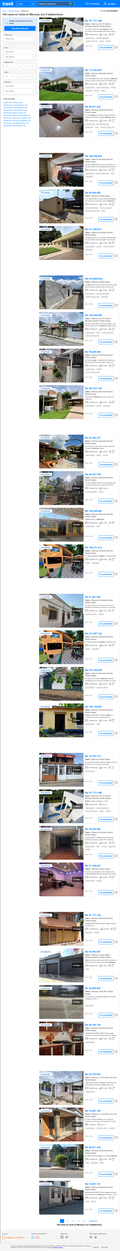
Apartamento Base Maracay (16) (15, 125)
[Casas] (33, 1238)
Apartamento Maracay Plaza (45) (15, 113)
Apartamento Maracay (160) (13, 102)
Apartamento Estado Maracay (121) (16, 105)
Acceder (111, 3)
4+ (32, 66)
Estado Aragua (14, 11)
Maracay (25, 11)
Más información (58, 1247)
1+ (14, 66)
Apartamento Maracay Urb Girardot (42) (17, 115)
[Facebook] (62, 1238)
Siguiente (93, 1221)
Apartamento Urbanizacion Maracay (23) (17, 120)
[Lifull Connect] (13, 1238)
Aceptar (96, 1247)
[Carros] (37, 1238)
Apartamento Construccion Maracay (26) (17, 118)
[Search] (70, 3)
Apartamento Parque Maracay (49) (15, 110)
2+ (20, 66)
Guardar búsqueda (20, 28)
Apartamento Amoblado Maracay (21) (16, 123)
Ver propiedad (106, 47)
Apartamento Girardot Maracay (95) (15, 107)
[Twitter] (66, 1238)
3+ (26, 66)
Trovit (4, 11)
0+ (7, 66)
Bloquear (104, 1247)
